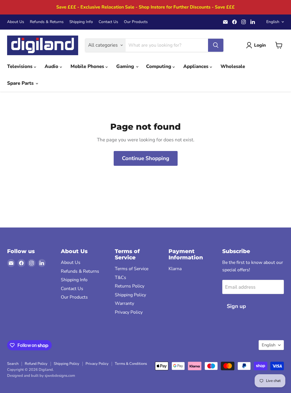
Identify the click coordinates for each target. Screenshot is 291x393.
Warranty (124, 303)
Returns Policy (129, 286)
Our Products (136, 22)
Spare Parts (21, 83)
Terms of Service (131, 269)
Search (12, 363)
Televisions (20, 66)
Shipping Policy (130, 295)
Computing (159, 66)
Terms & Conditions (131, 363)
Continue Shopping (145, 158)
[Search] (215, 45)
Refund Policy (36, 363)
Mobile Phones (87, 66)
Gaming (125, 66)
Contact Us (108, 22)
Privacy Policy (129, 312)
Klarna (175, 269)
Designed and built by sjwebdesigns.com (41, 375)
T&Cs (120, 277)
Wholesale (233, 66)
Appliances (196, 66)
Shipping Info (81, 22)
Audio (52, 66)
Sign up (236, 306)
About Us (15, 22)
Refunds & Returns (47, 22)
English (272, 21)
